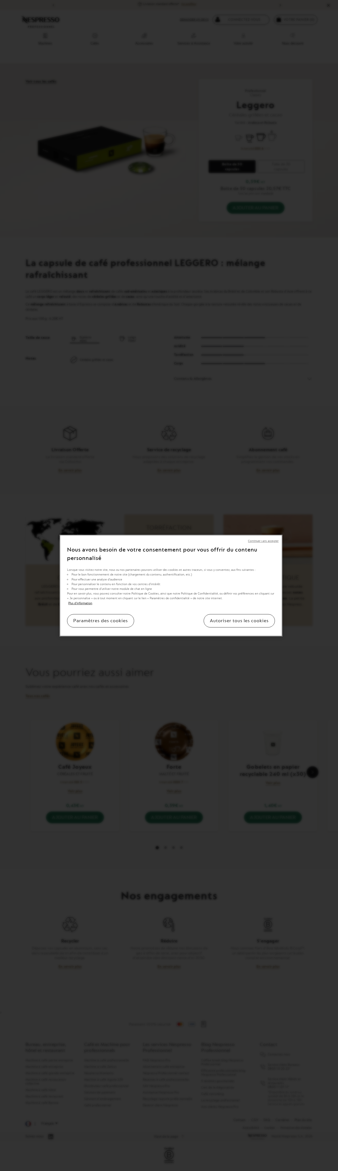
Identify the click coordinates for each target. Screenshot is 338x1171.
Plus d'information (80, 603)
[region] (171, 585)
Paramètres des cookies (100, 621)
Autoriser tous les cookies (239, 621)
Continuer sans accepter (263, 541)
